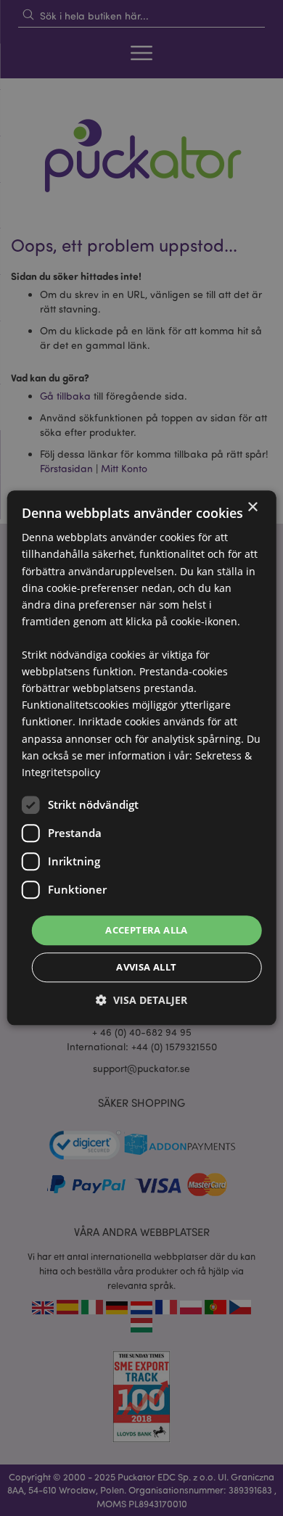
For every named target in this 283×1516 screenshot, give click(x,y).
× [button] (252, 507)
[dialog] (141, 758)
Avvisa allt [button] (146, 967)
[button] (141, 1001)
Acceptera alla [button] (146, 929)
